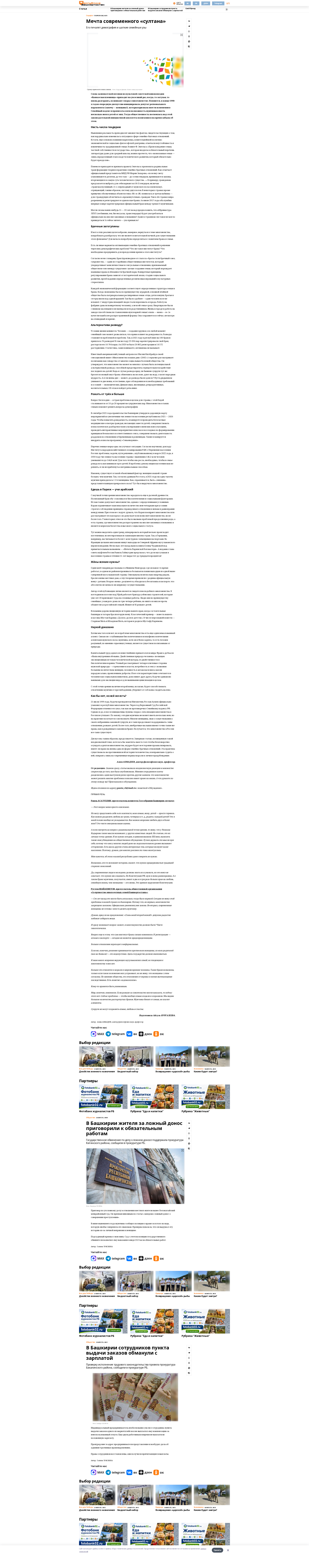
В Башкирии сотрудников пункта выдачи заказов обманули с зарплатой (165, 9)
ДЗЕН (206, 3)
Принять (217, 1550)
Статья (83, 9)
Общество (90, 1118)
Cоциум (89, 16)
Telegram (218, 3)
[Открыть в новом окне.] (97, 1034)
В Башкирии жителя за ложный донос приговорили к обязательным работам (128, 9)
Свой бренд (190, 9)
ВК (188, 3)
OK (196, 3)
